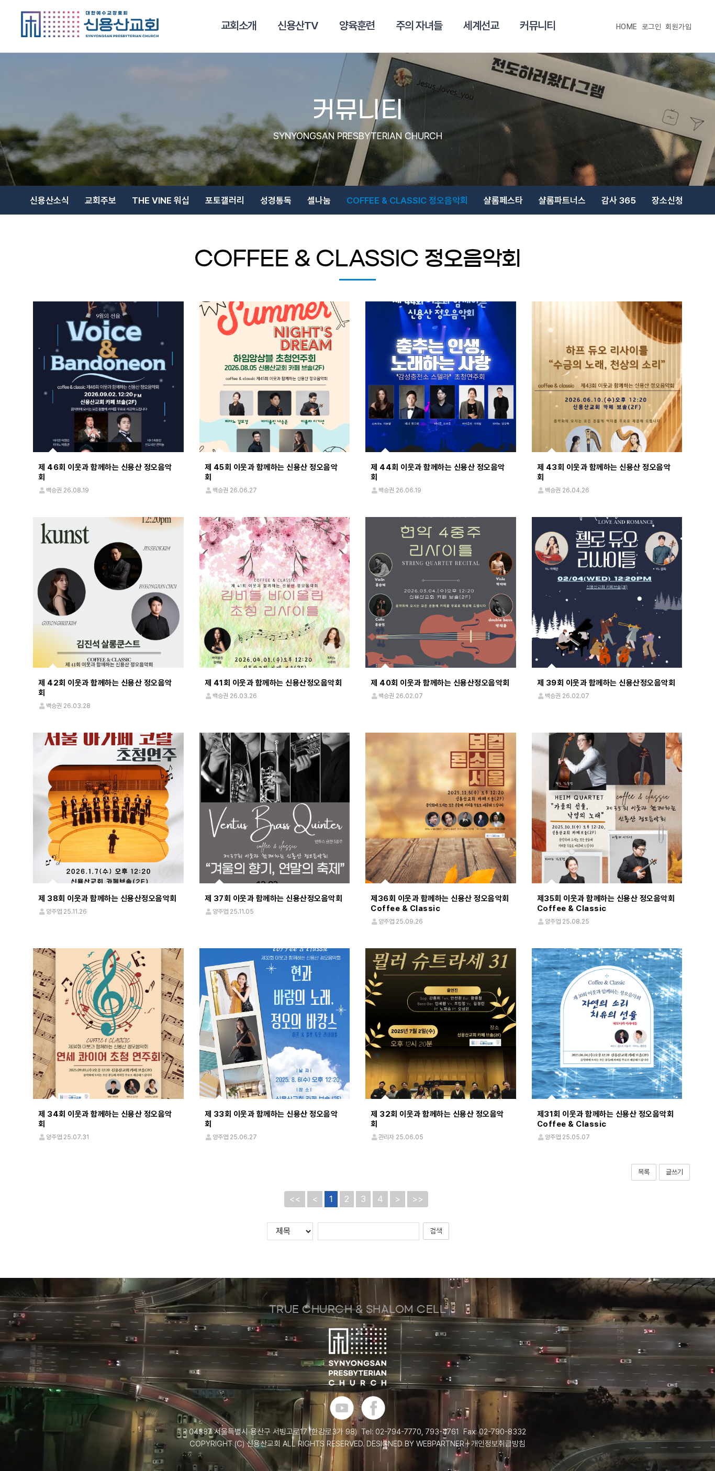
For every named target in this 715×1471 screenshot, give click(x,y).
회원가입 (678, 27)
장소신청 (667, 200)
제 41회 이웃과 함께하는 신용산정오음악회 (273, 683)
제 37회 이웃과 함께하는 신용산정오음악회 (274, 898)
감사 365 (618, 200)
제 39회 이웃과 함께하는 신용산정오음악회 (606, 683)
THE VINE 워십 (160, 200)
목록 (644, 1172)
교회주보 (100, 200)
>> (417, 1199)
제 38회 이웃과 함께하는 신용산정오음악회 (107, 898)
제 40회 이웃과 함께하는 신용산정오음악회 (440, 683)
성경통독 (276, 200)
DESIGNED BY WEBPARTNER (415, 1443)
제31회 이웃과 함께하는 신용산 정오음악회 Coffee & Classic (605, 1119)
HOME (627, 27)
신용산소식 (49, 200)
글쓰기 (674, 1172)
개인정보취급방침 (498, 1443)
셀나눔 (319, 200)
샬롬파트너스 (562, 200)
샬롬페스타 (503, 200)
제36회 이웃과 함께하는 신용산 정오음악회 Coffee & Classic (440, 903)
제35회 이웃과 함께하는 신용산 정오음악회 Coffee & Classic (606, 903)
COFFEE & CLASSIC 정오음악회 (407, 200)
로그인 (652, 27)
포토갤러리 (224, 200)
